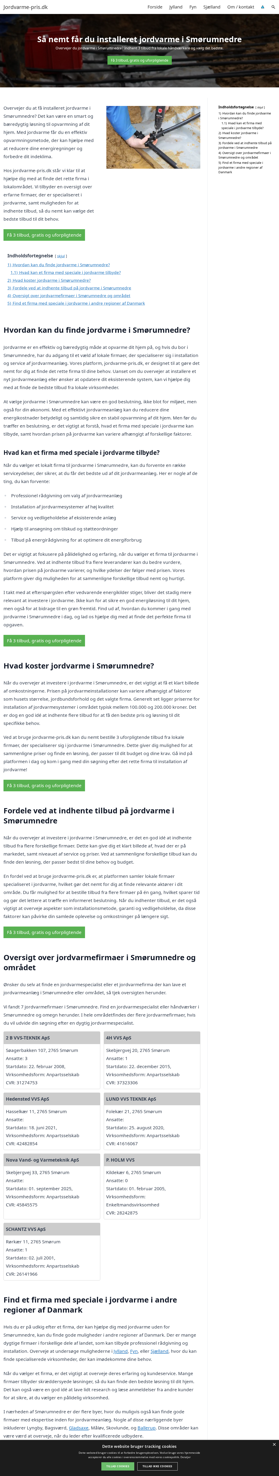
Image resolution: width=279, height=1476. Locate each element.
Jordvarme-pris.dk (25, 6)
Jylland (175, 7)
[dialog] (139, 1458)
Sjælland (211, 7)
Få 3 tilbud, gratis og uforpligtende (139, 60)
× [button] (274, 1444)
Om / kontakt (240, 7)
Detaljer (185, 1457)
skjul (61, 255)
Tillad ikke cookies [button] (157, 1466)
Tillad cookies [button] (117, 1466)
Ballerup (147, 1428)
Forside (155, 7)
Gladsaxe (78, 1428)
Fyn (192, 7)
